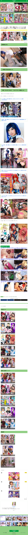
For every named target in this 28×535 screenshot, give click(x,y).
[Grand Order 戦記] (14, 476)
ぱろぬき (14, 506)
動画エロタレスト (26, 526)
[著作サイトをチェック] (7, 300)
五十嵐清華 (11, 296)
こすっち (5, 296)
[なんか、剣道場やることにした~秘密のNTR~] (14, 495)
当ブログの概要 (5, 532)
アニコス (2, 296)
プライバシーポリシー (23, 532)
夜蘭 (16, 296)
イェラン (8, 296)
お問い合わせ (14, 532)
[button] (26, 306)
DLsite (25, 499)
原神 (14, 296)
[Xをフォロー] (20, 300)
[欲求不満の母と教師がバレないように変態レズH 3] (14, 485)
